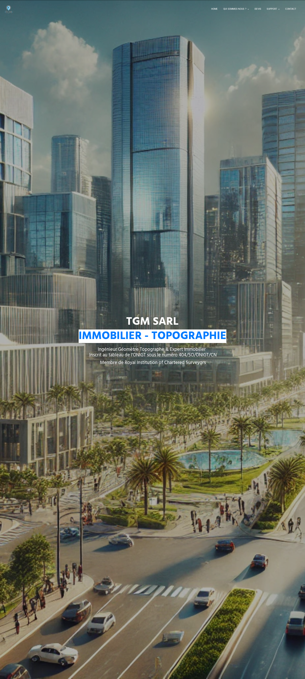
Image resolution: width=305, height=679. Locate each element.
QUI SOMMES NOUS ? (234, 8)
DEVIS (258, 8)
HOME (214, 8)
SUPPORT (272, 8)
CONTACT (290, 8)
